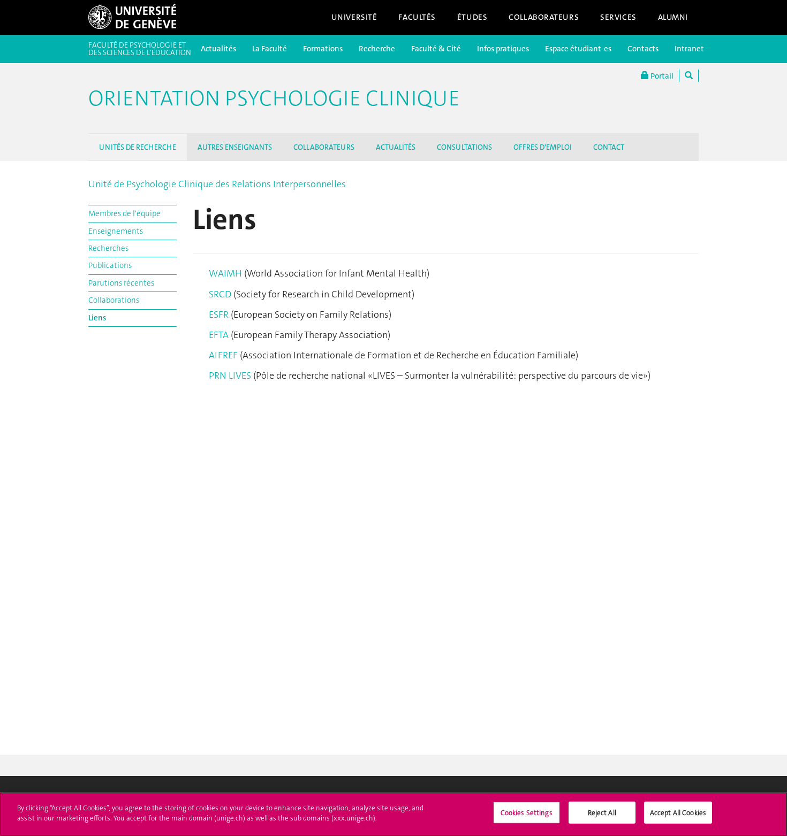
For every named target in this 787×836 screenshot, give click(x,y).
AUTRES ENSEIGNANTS (235, 147)
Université (354, 17)
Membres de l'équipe (124, 213)
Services (618, 17)
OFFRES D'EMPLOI (542, 147)
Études (472, 17)
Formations (323, 48)
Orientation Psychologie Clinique (274, 98)
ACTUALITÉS (395, 147)
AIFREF (224, 355)
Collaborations (113, 300)
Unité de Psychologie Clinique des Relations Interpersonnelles (217, 184)
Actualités (218, 48)
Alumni (673, 17)
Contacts (643, 48)
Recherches (108, 248)
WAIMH (226, 273)
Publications (110, 265)
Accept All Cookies (678, 812)
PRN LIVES (230, 375)
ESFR (220, 314)
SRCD (220, 294)
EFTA (220, 334)
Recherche (377, 48)
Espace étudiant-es (578, 48)
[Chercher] (688, 76)
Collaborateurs (544, 17)
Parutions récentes (121, 283)
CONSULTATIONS (464, 147)
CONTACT (608, 147)
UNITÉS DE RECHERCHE (137, 147)
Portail (661, 76)
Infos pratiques (503, 48)
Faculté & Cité (436, 48)
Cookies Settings (527, 812)
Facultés (417, 17)
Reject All (602, 812)
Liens (97, 317)
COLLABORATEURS (323, 147)
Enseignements (115, 231)
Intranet (689, 48)
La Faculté (269, 48)
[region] (393, 814)
